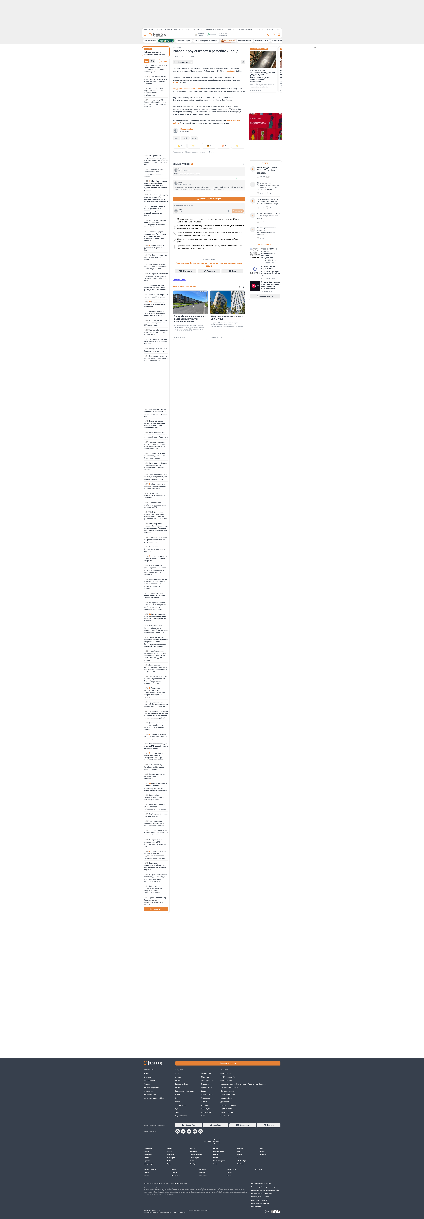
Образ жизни (206, 1073)
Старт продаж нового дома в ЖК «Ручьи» (227, 317)
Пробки (212, 35)
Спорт (203, 1091)
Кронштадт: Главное (229, 1105)
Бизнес (178, 1081)
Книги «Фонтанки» (228, 1095)
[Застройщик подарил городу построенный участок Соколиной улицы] (190, 302)
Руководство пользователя (260, 1203)
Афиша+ (178, 1077)
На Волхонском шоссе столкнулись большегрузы (154, 53)
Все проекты (225, 1116)
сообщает (231, 71)
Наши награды (256, 1207)
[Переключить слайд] (280, 59)
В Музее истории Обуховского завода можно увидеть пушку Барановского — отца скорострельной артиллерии (262, 75)
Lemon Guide (231, 29)
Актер (194, 138)
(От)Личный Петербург (229, 1088)
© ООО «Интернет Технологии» (198, 1211)
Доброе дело (180, 1105)
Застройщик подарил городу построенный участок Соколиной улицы (190, 319)
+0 (236, 178)
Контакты (147, 1077)
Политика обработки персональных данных (265, 1187)
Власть (178, 1095)
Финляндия (205, 1109)
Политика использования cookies (262, 1193)
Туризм (204, 1102)
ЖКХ (177, 1112)
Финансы (205, 1105)
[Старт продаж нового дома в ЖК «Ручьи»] (227, 302)
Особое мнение (207, 1081)
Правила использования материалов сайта (265, 1190)
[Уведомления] (273, 35)
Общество (205, 1077)
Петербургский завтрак (265, 29)
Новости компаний (184, 286)
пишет (176, 82)
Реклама (147, 1084)
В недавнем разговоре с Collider (187, 89)
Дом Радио (225, 1102)
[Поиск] (268, 35)
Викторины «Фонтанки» (184, 1091)
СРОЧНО (148, 49)
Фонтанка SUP (149, 29)
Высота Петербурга (228, 1112)
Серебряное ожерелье (195, 29)
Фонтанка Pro (226, 1073)
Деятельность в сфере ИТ (259, 1200)
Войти (180, 212)
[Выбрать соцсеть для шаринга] (243, 62)
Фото (203, 1116)
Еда (176, 1109)
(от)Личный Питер (164, 29)
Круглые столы (227, 1109)
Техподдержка (149, 1081)
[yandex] (200, 1131)
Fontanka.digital (226, 1098)
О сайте (146, 1073)
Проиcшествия (207, 1088)
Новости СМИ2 (179, 280)
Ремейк (185, 138)
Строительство (207, 1095)
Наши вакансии (150, 1095)
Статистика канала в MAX (154, 1098)
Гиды (177, 1098)
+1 (236, 193)
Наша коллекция (227, 1091)
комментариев (185, 62)
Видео (177, 1088)
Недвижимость (181, 1116)
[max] (177, 1131)
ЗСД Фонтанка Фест (245, 29)
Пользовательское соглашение (261, 1183)
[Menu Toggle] (145, 35)
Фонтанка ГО (179, 29)
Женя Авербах (186, 129)
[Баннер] (166, 41)
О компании (148, 1091)
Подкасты (205, 1084)
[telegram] (183, 1131)
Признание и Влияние (215, 29)
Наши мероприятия (151, 1088)
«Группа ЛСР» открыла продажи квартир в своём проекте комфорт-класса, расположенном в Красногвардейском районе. (227, 324)
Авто (177, 1073)
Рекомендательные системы (260, 1197)
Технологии (205, 1098)
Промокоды (265, 244)
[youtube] (195, 1131)
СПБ (152, 61)
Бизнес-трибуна (181, 1084)
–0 (242, 178)
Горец (176, 138)
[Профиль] (279, 35)
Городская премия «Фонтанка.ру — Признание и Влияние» (243, 1084)
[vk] (189, 1131)
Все (146, 61)
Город (177, 1102)
